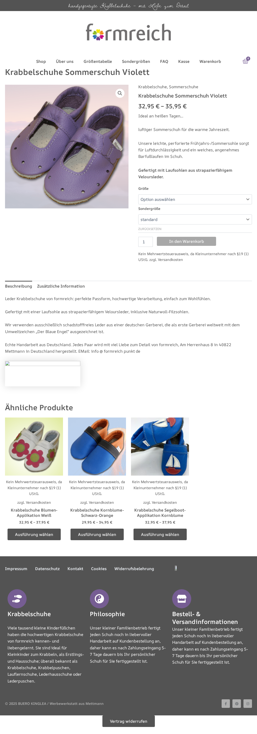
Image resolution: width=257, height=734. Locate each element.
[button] (119, 93)
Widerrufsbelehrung (134, 568)
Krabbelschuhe (152, 86)
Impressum (16, 568)
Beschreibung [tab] (18, 286)
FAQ (164, 61)
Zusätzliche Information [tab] (61, 286)
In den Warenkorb (186, 241)
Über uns (65, 61)
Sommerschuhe (183, 86)
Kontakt (75, 568)
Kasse (183, 61)
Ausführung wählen (34, 534)
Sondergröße (149, 208)
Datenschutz (47, 568)
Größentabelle (98, 61)
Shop (41, 61)
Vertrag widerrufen (128, 721)
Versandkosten (170, 259)
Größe (143, 188)
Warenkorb (210, 61)
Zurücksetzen (149, 229)
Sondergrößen (136, 61)
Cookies (99, 568)
